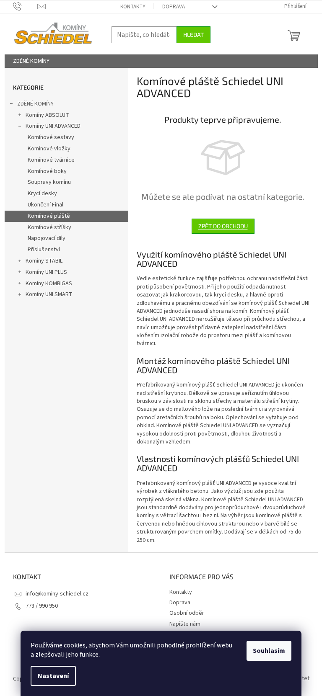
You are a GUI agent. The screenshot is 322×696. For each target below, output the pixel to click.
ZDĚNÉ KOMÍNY (35, 104)
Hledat (193, 34)
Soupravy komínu (49, 182)
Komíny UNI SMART (49, 294)
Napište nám (184, 624)
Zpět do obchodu (223, 225)
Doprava (173, 6)
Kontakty (132, 6)
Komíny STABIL (44, 261)
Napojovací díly (46, 238)
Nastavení (53, 676)
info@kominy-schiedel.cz (57, 594)
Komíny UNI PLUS (46, 272)
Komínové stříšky (49, 227)
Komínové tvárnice (51, 160)
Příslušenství (44, 249)
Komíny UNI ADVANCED (53, 126)
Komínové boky (47, 171)
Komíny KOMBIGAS (49, 283)
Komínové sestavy (51, 137)
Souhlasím (269, 650)
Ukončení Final (45, 205)
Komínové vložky (49, 148)
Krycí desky (42, 193)
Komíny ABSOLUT (47, 115)
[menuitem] (31, 61)
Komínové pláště (49, 216)
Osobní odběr (186, 613)
